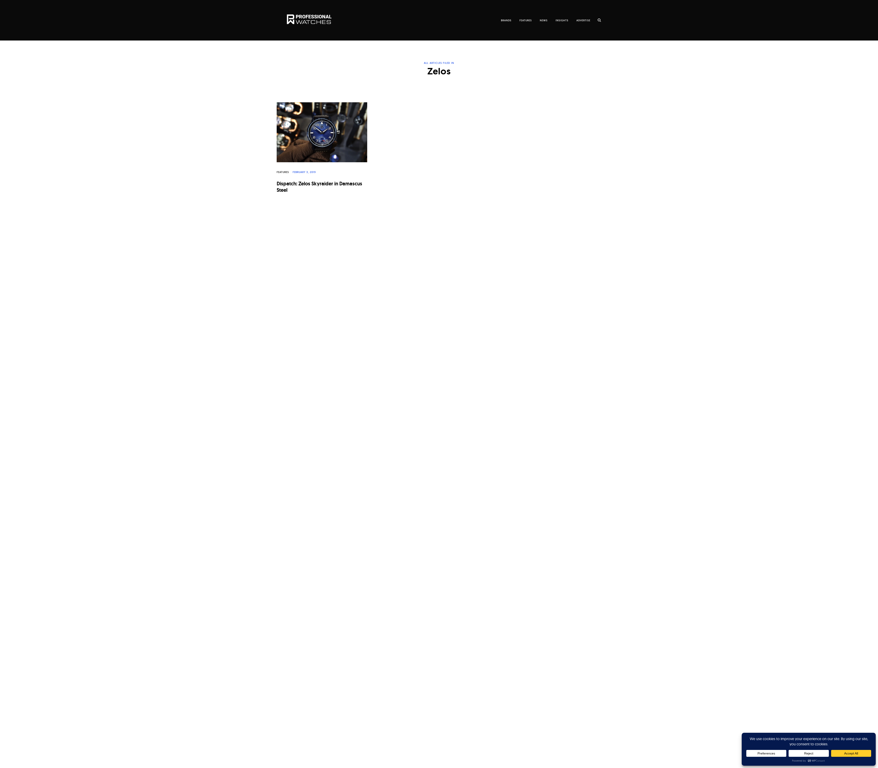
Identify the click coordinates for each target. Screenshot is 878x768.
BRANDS (506, 20)
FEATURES (525, 20)
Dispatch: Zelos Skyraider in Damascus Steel (319, 187)
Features (283, 172)
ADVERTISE (583, 20)
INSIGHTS (562, 20)
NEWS (544, 20)
